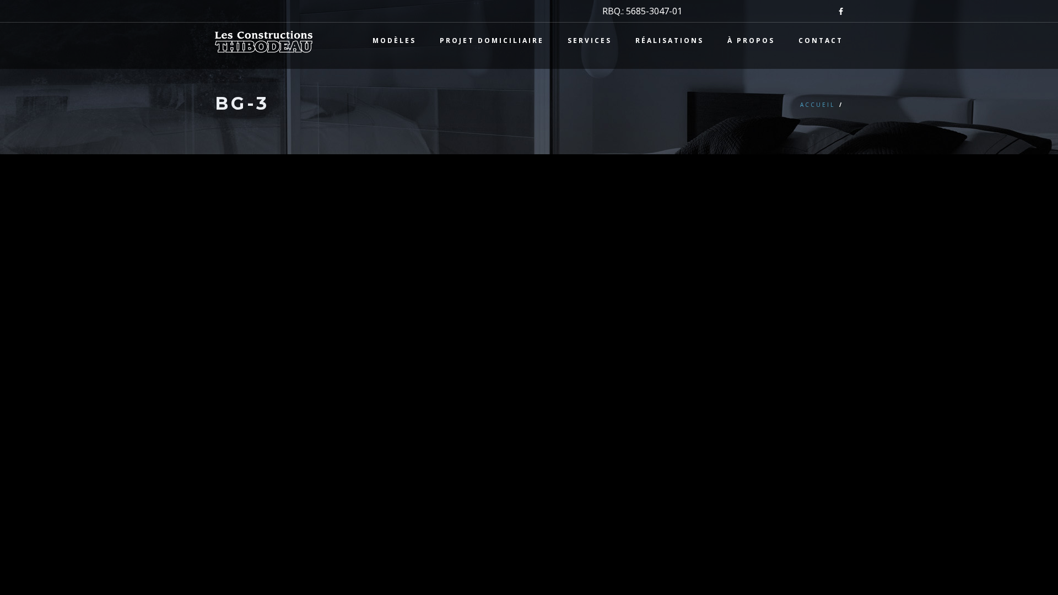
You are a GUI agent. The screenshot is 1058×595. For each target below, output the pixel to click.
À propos (751, 40)
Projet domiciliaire (492, 40)
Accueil (817, 105)
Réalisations (669, 40)
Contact (820, 40)
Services (590, 40)
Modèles (394, 40)
